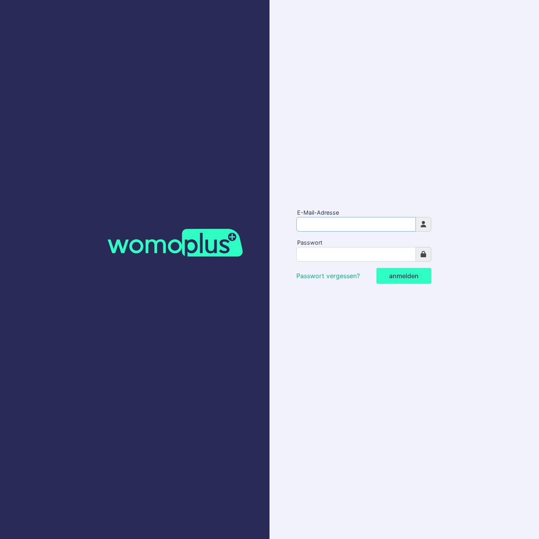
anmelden (404, 276)
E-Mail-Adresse (318, 212)
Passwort (309, 242)
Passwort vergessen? (328, 276)
